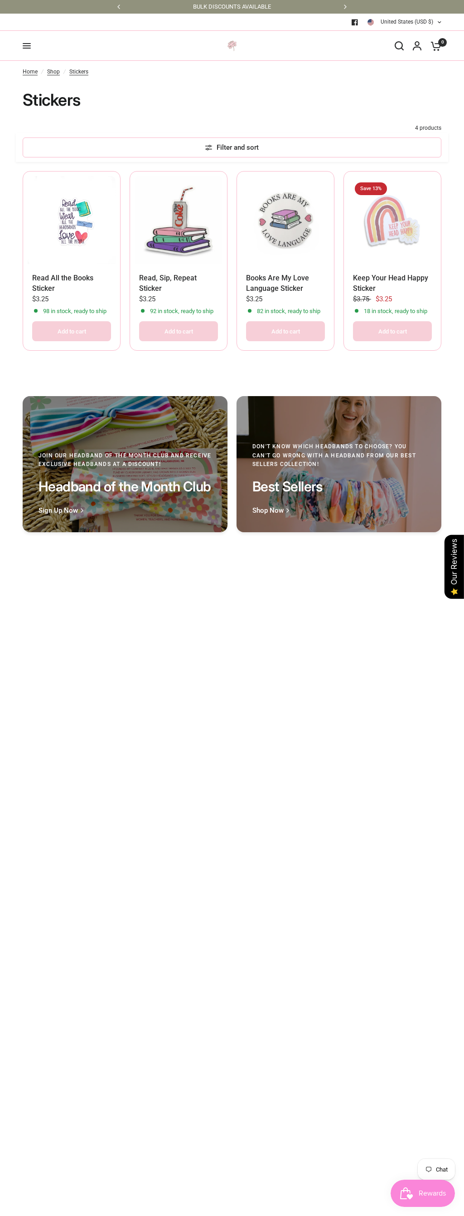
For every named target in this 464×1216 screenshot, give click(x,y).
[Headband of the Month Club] (125, 464)
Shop (53, 72)
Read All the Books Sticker (62, 283)
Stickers (78, 72)
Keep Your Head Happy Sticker (390, 283)
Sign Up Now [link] (58, 510)
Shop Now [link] (268, 510)
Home (30, 72)
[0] (433, 46)
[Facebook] (355, 22)
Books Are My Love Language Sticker (277, 283)
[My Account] (417, 46)
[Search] (399, 46)
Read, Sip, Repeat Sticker (168, 283)
